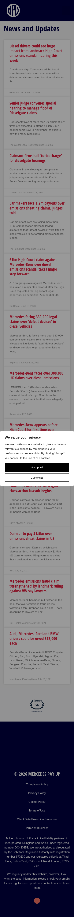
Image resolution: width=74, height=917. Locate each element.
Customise (37, 477)
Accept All (37, 467)
